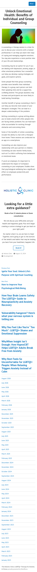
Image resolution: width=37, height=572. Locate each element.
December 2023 (7, 516)
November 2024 (7, 467)
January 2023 (6, 560)
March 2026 (6, 400)
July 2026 (5, 383)
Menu (32, 4)
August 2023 (6, 529)
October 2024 (7, 471)
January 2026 (6, 409)
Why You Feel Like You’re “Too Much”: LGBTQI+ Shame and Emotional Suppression (18, 330)
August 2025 (6, 431)
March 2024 (6, 502)
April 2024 (5, 498)
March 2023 (6, 551)
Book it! (18, 248)
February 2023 (7, 556)
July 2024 (5, 485)
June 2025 (5, 440)
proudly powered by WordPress (18, 569)
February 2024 (7, 507)
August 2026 (6, 378)
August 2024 (6, 480)
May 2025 (5, 445)
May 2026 (5, 392)
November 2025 (7, 418)
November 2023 (7, 520)
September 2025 (8, 427)
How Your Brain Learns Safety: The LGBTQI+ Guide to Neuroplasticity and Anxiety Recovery (18, 300)
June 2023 (5, 538)
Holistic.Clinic (8, 253)
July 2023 (5, 533)
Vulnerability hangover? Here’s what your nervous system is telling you (18, 316)
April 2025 (5, 449)
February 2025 (7, 458)
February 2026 (7, 405)
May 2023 (5, 542)
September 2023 (8, 525)
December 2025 (7, 414)
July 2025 (5, 436)
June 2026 (5, 387)
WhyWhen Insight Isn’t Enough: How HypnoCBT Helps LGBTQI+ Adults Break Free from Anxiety (17, 346)
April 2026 (5, 396)
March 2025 (6, 454)
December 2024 (7, 462)
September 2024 (8, 476)
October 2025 (7, 423)
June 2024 (5, 489)
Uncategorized (8, 256)
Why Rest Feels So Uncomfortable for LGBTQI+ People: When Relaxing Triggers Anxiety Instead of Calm (17, 365)
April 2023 (5, 547)
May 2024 (5, 493)
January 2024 (6, 511)
